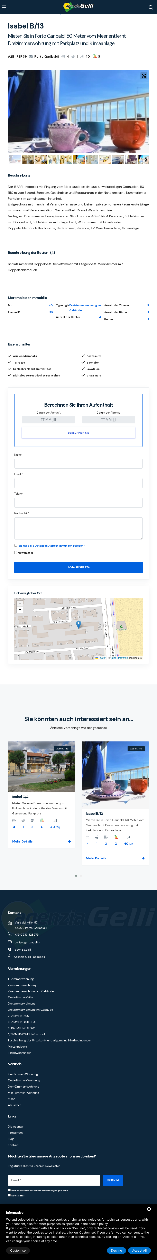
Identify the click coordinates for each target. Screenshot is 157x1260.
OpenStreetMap (119, 657)
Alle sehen (14, 1105)
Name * (19, 454)
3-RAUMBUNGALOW (21, 1028)
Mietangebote (17, 1046)
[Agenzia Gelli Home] (78, 7)
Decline (116, 1250)
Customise (18, 1250)
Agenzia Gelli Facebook (29, 957)
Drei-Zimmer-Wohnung (23, 1086)
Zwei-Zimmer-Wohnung (24, 1080)
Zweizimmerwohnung (22, 985)
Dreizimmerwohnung (22, 1003)
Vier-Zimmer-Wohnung (23, 1093)
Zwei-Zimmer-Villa (20, 997)
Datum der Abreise (108, 412)
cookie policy (98, 1224)
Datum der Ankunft (49, 412)
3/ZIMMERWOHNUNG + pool (26, 1034)
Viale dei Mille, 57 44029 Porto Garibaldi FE (32, 925)
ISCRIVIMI (113, 1180)
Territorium (15, 1133)
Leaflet (102, 657)
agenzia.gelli (23, 949)
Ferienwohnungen (19, 1053)
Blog (11, 1139)
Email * (18, 474)
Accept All (139, 1250)
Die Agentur (16, 1126)
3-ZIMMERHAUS (18, 1016)
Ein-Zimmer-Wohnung (23, 1074)
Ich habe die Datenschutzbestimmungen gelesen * (51, 545)
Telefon (19, 493)
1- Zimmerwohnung (21, 979)
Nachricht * (21, 513)
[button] (78, 624)
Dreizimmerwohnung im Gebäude (30, 1009)
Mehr (11, 1099)
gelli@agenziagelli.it (27, 942)
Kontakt (13, 1145)
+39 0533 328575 (27, 934)
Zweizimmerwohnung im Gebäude (31, 991)
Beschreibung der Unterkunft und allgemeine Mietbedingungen (50, 1040)
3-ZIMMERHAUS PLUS (22, 1022)
